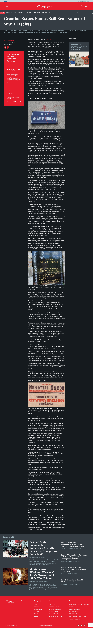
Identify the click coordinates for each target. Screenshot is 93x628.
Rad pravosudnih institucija (77, 616)
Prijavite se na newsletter (84, 13)
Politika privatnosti (49, 625)
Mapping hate (73, 614)
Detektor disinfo (54, 611)
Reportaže (37, 12)
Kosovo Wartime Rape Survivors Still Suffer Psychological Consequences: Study (74, 557)
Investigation (38, 609)
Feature (36, 614)
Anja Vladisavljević (9, 40)
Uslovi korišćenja (41, 625)
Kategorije (37, 601)
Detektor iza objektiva (55, 616)
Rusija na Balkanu (74, 609)
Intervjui (29, 12)
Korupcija (72, 607)
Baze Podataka (75, 620)
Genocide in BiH (73, 611)
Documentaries (53, 614)
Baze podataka (45, 12)
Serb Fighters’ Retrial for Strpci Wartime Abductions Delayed (73, 581)
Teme (71, 601)
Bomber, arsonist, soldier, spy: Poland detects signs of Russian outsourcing (73, 569)
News (8, 12)
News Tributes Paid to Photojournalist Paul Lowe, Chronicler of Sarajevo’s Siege (73, 544)
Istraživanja (21, 12)
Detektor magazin (54, 607)
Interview (36, 611)
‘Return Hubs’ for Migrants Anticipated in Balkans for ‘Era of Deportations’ (79, 47)
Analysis (13, 12)
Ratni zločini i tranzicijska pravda (79, 604)
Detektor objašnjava (55, 609)
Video (2, 12)
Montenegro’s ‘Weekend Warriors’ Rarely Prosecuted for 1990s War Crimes (43, 574)
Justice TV (52, 604)
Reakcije (36, 616)
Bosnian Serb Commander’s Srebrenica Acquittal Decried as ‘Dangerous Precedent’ (43, 548)
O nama (23, 601)
